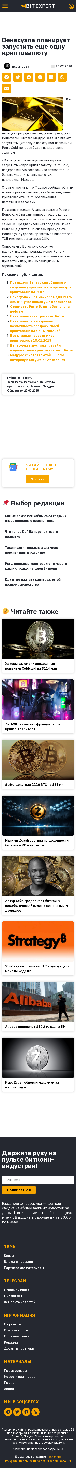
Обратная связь (16, 1336)
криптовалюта (17, 386)
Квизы (9, 1256)
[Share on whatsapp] (62, 77)
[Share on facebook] (28, 77)
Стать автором (16, 1330)
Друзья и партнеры (19, 1348)
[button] (37, 479)
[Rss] (35, 1412)
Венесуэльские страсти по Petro (37, 316)
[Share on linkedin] (51, 77)
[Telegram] (8, 1412)
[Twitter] (17, 1412)
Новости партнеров (19, 1377)
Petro (19, 382)
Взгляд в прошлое (18, 1262)
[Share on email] (6, 88)
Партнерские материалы (24, 1268)
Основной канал (17, 1290)
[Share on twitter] (17, 77)
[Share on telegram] (6, 77)
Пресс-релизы (15, 1371)
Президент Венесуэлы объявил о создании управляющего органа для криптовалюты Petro (40, 287)
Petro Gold (31, 382)
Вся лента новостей (20, 1302)
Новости (27, 378)
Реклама (11, 1342)
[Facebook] (26, 1412)
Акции (9, 1389)
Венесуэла (47, 382)
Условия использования (54, 1461)
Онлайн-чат (13, 1296)
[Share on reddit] (40, 77)
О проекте (12, 1324)
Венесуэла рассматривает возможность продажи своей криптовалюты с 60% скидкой (35, 326)
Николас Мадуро (42, 386)
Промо (9, 1383)
